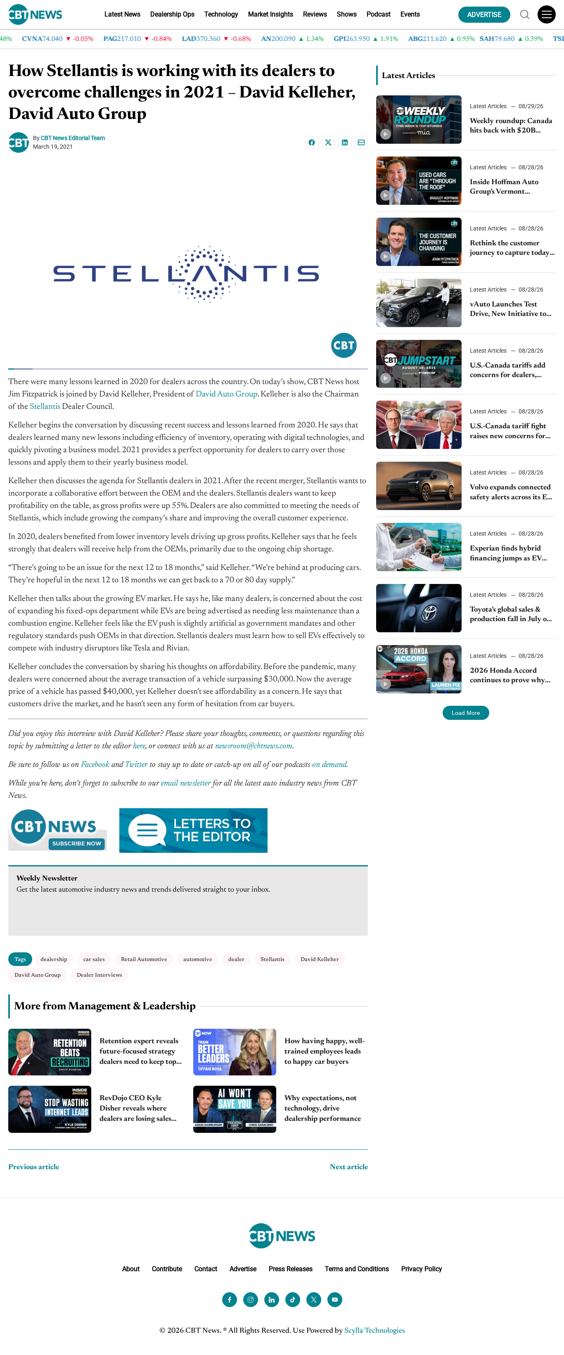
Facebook (95, 765)
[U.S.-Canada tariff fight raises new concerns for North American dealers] (419, 425)
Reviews (315, 14)
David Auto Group (37, 975)
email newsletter (186, 783)
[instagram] (250, 1299)
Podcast (379, 14)
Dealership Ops (172, 14)
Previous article (33, 1167)
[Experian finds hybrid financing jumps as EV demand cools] (419, 547)
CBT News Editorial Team (73, 138)
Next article (349, 1167)
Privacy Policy (421, 1268)
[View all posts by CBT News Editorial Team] (20, 142)
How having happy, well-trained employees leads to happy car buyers (324, 1052)
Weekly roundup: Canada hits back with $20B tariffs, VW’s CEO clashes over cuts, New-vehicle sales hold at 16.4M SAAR (511, 127)
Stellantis (272, 959)
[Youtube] (334, 1299)
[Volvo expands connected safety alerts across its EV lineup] (419, 486)
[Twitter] (313, 1299)
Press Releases (291, 1268)
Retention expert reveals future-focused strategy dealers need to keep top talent (139, 1053)
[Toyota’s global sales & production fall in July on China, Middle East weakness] (419, 608)
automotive (197, 959)
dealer (236, 959)
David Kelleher (320, 959)
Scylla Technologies (374, 1330)
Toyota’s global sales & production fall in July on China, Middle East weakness (510, 615)
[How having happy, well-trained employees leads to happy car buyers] (234, 1052)
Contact (205, 1268)
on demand (329, 765)
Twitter (136, 765)
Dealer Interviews (99, 975)
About (131, 1268)
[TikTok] (292, 1299)
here (139, 746)
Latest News (122, 14)
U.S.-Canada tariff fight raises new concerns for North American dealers (508, 432)
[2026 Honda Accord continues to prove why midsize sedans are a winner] (419, 669)
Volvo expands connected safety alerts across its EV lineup (511, 493)
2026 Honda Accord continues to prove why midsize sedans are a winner (507, 676)
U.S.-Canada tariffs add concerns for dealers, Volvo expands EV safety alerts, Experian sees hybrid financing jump (509, 371)
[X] (328, 142)
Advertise (243, 1268)
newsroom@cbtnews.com (253, 746)
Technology (221, 14)
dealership (53, 959)
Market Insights (270, 14)
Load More (466, 713)
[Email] (361, 142)
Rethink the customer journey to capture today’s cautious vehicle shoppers (512, 249)
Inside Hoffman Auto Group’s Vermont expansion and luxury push (505, 188)
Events (410, 14)
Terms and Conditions (357, 1268)
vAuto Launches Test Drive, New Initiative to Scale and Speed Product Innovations (509, 310)
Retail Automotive (144, 959)
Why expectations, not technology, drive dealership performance (322, 1109)
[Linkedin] (344, 142)
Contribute (167, 1268)
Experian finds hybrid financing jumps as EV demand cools (506, 554)
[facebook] (229, 1299)
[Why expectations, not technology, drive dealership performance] (234, 1109)
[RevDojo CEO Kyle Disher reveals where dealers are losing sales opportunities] (49, 1109)
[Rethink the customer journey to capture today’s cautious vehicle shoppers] (419, 242)
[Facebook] (311, 142)
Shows (347, 14)
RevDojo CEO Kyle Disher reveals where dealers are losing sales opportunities (135, 1110)
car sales (94, 959)
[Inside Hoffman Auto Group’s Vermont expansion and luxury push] (419, 181)
